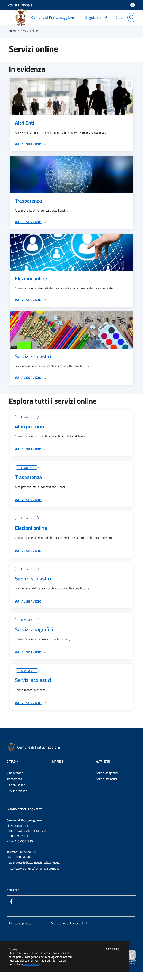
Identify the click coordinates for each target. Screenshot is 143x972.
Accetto (113, 949)
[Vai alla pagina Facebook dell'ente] (104, 17)
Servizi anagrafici (107, 773)
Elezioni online (16, 784)
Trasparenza (14, 779)
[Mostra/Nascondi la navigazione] (7, 17)
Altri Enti (27, 620)
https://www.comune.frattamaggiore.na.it (33, 868)
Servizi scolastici (17, 790)
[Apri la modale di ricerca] (131, 17)
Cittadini (26, 417)
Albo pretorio (15, 773)
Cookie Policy (31, 964)
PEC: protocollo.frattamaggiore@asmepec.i (33, 862)
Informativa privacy (19, 923)
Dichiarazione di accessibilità (69, 923)
